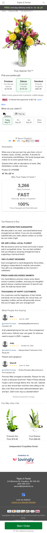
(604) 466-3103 (23, 483)
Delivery (7, 115)
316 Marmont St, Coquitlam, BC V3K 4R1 (23, 481)
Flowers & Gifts (13, 11)
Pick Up (22, 114)
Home (4, 11)
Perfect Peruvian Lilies (27, 370)
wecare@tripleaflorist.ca (23, 486)
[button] (41, 527)
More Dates (39, 121)
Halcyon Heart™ (24, 350)
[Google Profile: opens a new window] (23, 494)
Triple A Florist (24, 3)
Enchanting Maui (24, 323)
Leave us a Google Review (24, 502)
